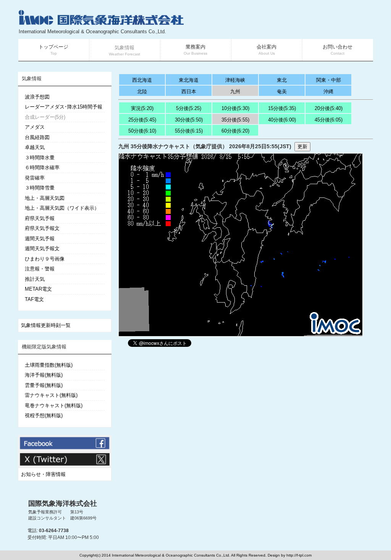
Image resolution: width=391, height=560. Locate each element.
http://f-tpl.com (299, 555)
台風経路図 (37, 137)
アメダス (35, 127)
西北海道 (142, 80)
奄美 (282, 91)
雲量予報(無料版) (44, 385)
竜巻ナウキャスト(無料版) (53, 405)
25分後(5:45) (142, 120)
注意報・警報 (40, 269)
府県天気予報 (40, 218)
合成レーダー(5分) (45, 117)
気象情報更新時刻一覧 (46, 325)
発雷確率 (35, 178)
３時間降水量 (40, 157)
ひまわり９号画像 (45, 259)
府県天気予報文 (42, 228)
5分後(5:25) (188, 108)
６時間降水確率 (42, 167)
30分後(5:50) (189, 120)
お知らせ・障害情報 (43, 474)
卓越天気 (35, 147)
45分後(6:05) (329, 120)
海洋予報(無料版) (44, 375)
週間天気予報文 (42, 248)
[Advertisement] (281, 22)
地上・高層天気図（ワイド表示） (62, 208)
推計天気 (35, 279)
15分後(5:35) (282, 108)
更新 (302, 146)
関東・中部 (328, 80)
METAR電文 (38, 289)
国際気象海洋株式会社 (62, 503)
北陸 (142, 91)
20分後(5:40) (329, 108)
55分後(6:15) (189, 131)
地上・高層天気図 (45, 198)
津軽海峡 (235, 80)
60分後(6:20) (235, 131)
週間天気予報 (40, 238)
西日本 (188, 91)
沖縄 (328, 91)
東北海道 (189, 80)
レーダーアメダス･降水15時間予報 (63, 107)
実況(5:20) (142, 108)
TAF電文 (34, 299)
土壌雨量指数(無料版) (49, 365)
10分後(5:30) (235, 108)
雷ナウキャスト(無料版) (51, 395)
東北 (282, 80)
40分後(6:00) (282, 120)
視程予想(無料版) (44, 415)
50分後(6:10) (142, 131)
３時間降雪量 (40, 188)
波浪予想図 (37, 97)
